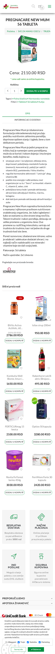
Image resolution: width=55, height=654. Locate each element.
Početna (11, 31)
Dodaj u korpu (14, 340)
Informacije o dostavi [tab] (27, 119)
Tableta (22, 102)
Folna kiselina (20, 98)
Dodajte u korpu (37, 91)
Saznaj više (18, 649)
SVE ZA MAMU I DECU (29, 31)
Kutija (41, 102)
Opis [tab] (27, 113)
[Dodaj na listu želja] (21, 317)
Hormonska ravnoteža (39, 98)
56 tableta (32, 102)
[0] (40, 7)
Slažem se (37, 649)
